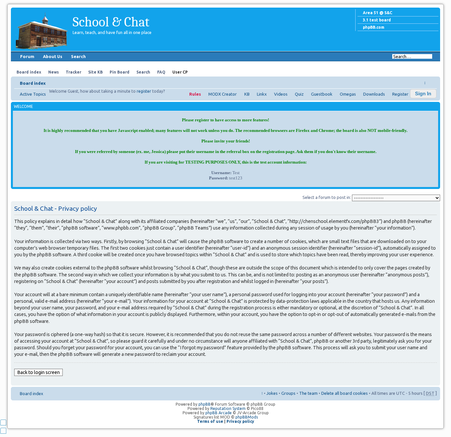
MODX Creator (222, 94)
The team (308, 393)
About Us (52, 56)
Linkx (262, 94)
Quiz (299, 94)
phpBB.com (373, 27)
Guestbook (321, 94)
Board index (33, 83)
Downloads (374, 94)
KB (247, 94)
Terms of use (210, 421)
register (144, 91)
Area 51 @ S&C (377, 13)
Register (400, 94)
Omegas (348, 94)
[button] (423, 93)
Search (78, 56)
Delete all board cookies (344, 393)
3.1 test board (377, 20)
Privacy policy (240, 421)
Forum (27, 56)
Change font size (432, 81)
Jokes (272, 393)
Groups (288, 393)
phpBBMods (246, 417)
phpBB (204, 404)
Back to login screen (38, 372)
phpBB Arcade (218, 413)
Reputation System (228, 408)
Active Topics (33, 94)
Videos (281, 94)
